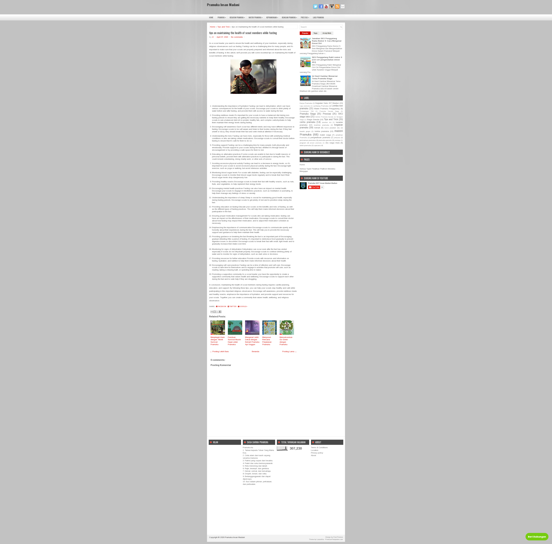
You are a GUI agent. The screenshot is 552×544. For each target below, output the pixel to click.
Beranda (255, 351)
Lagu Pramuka (318, 17)
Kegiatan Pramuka (237, 17)
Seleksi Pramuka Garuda (324, 117)
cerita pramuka (307, 122)
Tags (315, 33)
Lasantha (320, 539)
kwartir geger (305, 131)
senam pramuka (316, 143)
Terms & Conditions (319, 447)
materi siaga (325, 135)
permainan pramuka (308, 140)
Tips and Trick (223, 27)
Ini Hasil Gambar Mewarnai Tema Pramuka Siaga (325, 77)
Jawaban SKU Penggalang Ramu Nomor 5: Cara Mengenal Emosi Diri (326, 40)
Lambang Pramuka (320, 106)
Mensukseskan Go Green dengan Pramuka (286, 341)
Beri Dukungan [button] (537, 536)
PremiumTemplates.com (334, 539)
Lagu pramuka (305, 106)
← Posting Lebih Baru (219, 351)
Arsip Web (327, 33)
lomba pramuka (322, 131)
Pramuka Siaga (308, 114)
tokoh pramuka (305, 145)
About (313, 455)
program (303, 143)
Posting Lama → (289, 351)
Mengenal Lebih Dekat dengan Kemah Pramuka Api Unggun (252, 341)
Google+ (243, 306)
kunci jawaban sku (332, 128)
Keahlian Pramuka (289, 17)
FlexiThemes (338, 537)
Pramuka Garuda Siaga (329, 111)
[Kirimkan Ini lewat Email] (211, 311)
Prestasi (305, 17)
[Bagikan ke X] (217, 311)
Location (314, 450)
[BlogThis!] (214, 311)
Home (211, 17)
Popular (305, 33)
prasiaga (337, 140)
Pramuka (222, 17)
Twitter (232, 306)
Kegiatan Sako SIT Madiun (327, 103)
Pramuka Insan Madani (223, 4)
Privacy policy (317, 453)
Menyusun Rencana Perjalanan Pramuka (267, 341)
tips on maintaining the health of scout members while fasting (243, 32)
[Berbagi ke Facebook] (220, 311)
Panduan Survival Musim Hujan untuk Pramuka (234, 341)
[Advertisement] (225, 489)
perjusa (337, 137)
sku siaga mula (332, 143)
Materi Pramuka (256, 17)
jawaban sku (326, 122)
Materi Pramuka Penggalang (327, 109)
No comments (237, 37)
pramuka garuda (325, 140)
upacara (317, 145)
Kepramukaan (272, 17)
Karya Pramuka (306, 103)
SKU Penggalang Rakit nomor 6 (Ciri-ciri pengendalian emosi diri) (327, 59)
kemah (317, 128)
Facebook (221, 306)
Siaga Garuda (313, 119)
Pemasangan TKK (307, 111)
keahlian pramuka (321, 125)
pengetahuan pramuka (320, 137)
